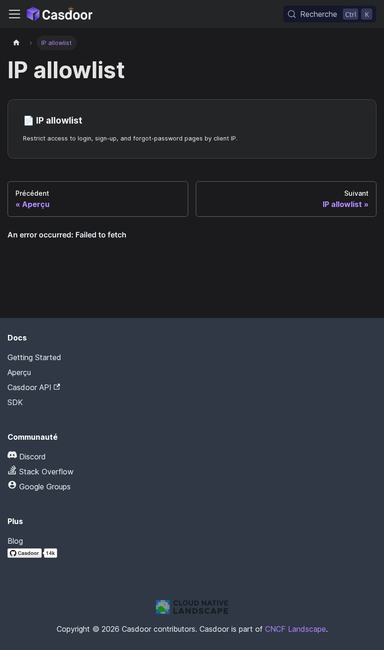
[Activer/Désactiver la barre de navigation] (14, 14)
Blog (15, 541)
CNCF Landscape (295, 629)
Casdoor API (29, 387)
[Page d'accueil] (16, 43)
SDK (15, 402)
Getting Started (34, 357)
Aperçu (19, 372)
